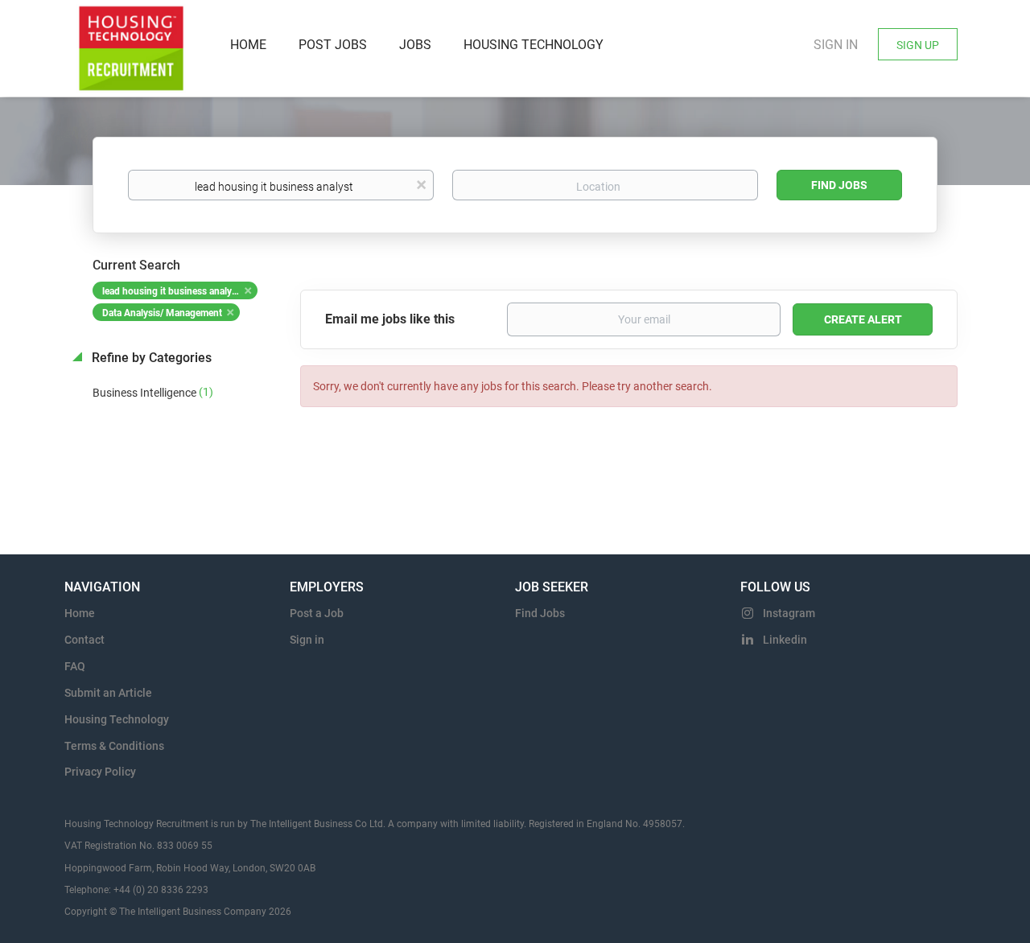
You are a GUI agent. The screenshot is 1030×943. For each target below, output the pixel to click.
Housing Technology (116, 719)
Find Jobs (839, 185)
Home (79, 613)
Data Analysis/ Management (162, 313)
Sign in (836, 44)
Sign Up (917, 45)
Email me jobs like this (390, 319)
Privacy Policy (100, 771)
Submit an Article (108, 692)
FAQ (74, 666)
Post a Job (317, 613)
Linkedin (785, 639)
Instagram (789, 613)
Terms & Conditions (114, 745)
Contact (84, 639)
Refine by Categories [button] (150, 357)
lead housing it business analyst (171, 291)
